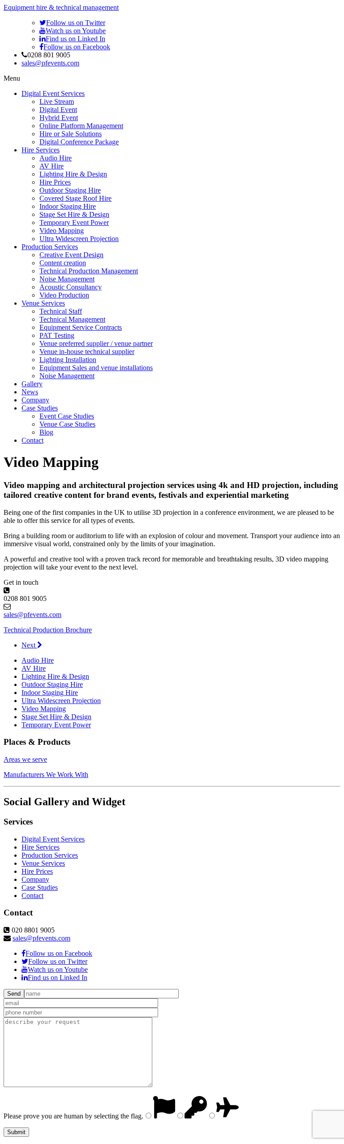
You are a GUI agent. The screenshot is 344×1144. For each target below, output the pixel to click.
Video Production (64, 295)
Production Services (50, 246)
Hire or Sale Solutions (70, 134)
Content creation (62, 263)
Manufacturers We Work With (46, 774)
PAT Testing (56, 335)
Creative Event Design (71, 255)
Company (35, 400)
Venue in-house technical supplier (86, 351)
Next (29, 645)
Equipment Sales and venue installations (96, 367)
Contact (32, 440)
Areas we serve (25, 759)
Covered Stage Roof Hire (75, 198)
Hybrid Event (58, 117)
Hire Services (41, 150)
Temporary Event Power (74, 222)
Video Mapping (61, 230)
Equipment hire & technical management (61, 7)
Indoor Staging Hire (67, 206)
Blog (46, 432)
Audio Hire (55, 158)
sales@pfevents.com (50, 63)
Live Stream (56, 101)
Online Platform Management (81, 126)
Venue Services (43, 303)
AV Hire (51, 166)
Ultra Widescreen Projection (79, 238)
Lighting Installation (67, 359)
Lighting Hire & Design (73, 174)
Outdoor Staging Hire (70, 190)
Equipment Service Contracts (80, 327)
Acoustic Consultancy (70, 287)
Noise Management (67, 279)
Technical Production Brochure (48, 630)
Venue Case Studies (67, 424)
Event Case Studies (66, 416)
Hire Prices (55, 182)
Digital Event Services (53, 93)
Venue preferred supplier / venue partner (96, 343)
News (30, 392)
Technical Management (72, 319)
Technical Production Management (88, 271)
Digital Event (58, 109)
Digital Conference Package (79, 142)
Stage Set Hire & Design (74, 214)
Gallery (32, 384)
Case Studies (40, 408)
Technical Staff (60, 311)
